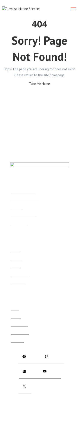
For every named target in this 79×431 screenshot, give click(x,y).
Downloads (18, 282)
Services (16, 250)
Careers (15, 266)
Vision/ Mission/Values (25, 199)
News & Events (20, 274)
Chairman (17, 207)
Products (16, 258)
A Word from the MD (23, 215)
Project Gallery (20, 332)
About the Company (23, 191)
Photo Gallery (19, 324)
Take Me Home (39, 84)
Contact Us (17, 340)
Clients (15, 309)
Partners (16, 316)
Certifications (19, 223)
